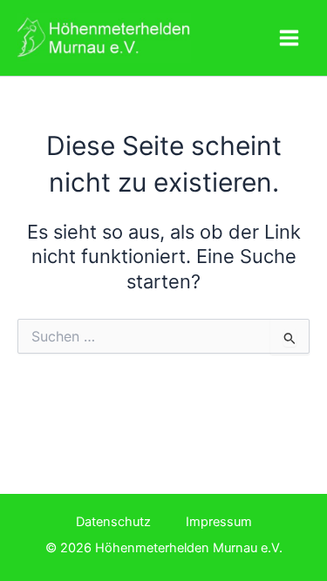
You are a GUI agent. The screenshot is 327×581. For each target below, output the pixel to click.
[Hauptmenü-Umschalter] (289, 37)
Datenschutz (113, 522)
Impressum (219, 522)
